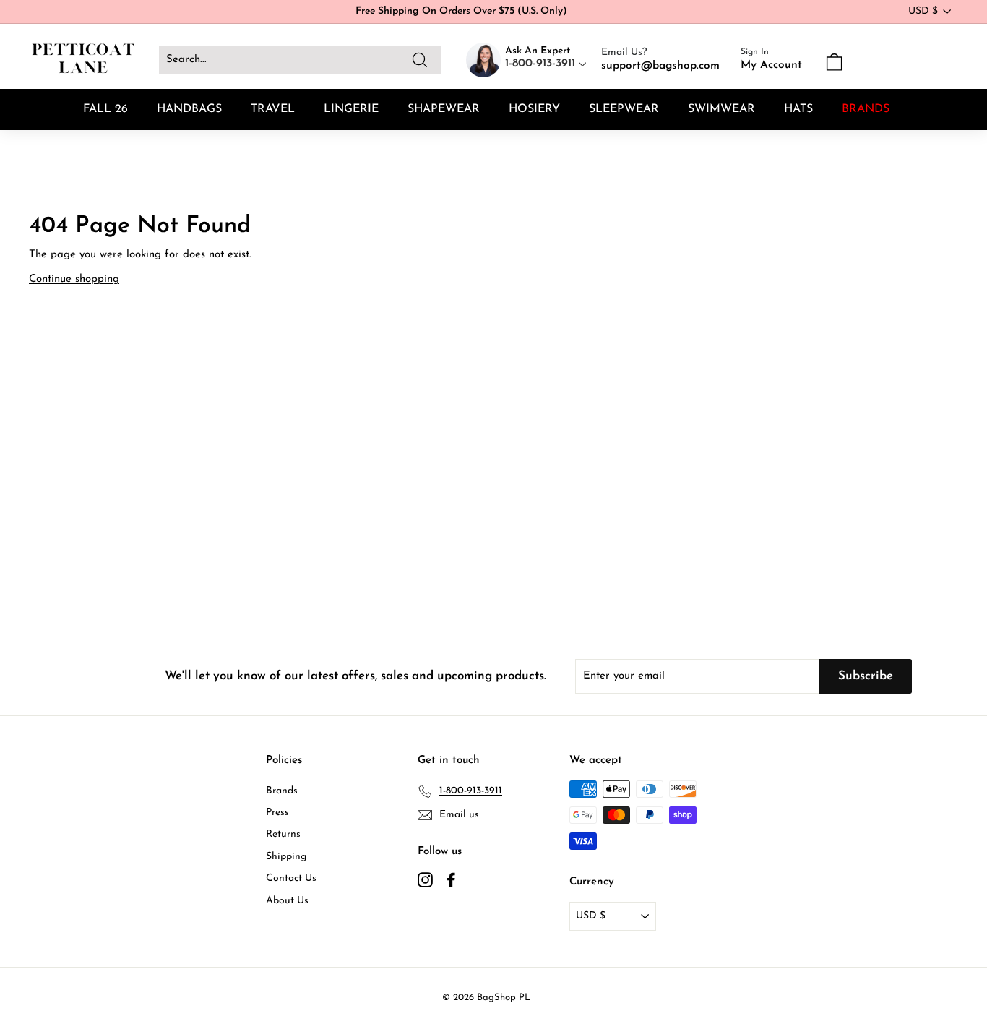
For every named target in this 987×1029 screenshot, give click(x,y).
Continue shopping (74, 279)
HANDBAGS (189, 109)
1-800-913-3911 (542, 63)
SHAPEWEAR (444, 109)
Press (277, 812)
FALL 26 (105, 109)
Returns (283, 834)
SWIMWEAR (721, 109)
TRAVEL (273, 109)
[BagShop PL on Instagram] (425, 879)
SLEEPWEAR (624, 109)
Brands (282, 790)
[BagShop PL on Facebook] (451, 879)
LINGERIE (351, 109)
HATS (798, 109)
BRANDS (865, 109)
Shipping (286, 856)
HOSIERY (534, 109)
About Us (287, 900)
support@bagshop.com (660, 66)
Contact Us (291, 878)
